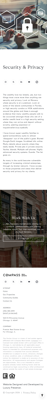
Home (5, 291)
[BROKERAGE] (36, 82)
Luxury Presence (12, 387)
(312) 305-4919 (9, 311)
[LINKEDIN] (21, 82)
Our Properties (9, 294)
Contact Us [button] (23, 238)
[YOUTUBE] (29, 82)
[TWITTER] (13, 82)
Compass (34, 340)
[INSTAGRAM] (5, 82)
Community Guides (10, 298)
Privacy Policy (29, 392)
